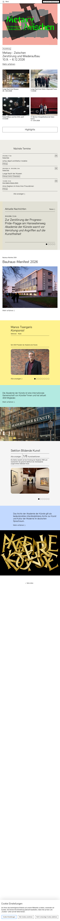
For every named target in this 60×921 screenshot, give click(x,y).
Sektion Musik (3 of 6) (42, 499)
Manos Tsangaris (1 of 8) (35, 378)
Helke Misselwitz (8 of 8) (48, 378)
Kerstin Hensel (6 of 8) (44, 378)
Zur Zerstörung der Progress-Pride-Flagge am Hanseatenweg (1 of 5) (46, 244)
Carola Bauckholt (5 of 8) (42, 378)
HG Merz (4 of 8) (40, 378)
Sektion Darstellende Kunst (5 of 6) (46, 499)
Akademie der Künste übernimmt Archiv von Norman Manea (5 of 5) (54, 244)
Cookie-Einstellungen (9, 917)
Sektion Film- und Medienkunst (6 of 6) (48, 499)
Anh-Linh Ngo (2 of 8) (37, 378)
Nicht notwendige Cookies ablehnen (46, 917)
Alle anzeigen (16, 457)
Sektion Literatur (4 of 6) (44, 499)
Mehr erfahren (30, 34)
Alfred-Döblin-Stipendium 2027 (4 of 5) (52, 244)
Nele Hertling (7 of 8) (46, 378)
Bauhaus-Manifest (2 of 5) (48, 244)
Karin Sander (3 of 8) (38, 378)
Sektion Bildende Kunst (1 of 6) (38, 499)
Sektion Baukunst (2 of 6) (40, 499)
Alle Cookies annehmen (26, 917)
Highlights (30, 129)
